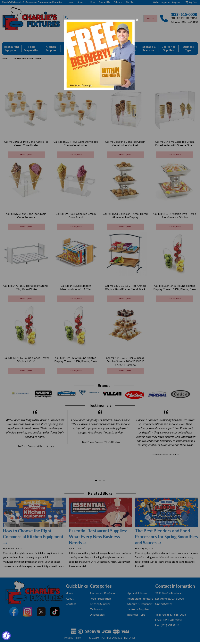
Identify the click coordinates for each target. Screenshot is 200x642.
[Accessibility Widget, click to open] (6, 635)
